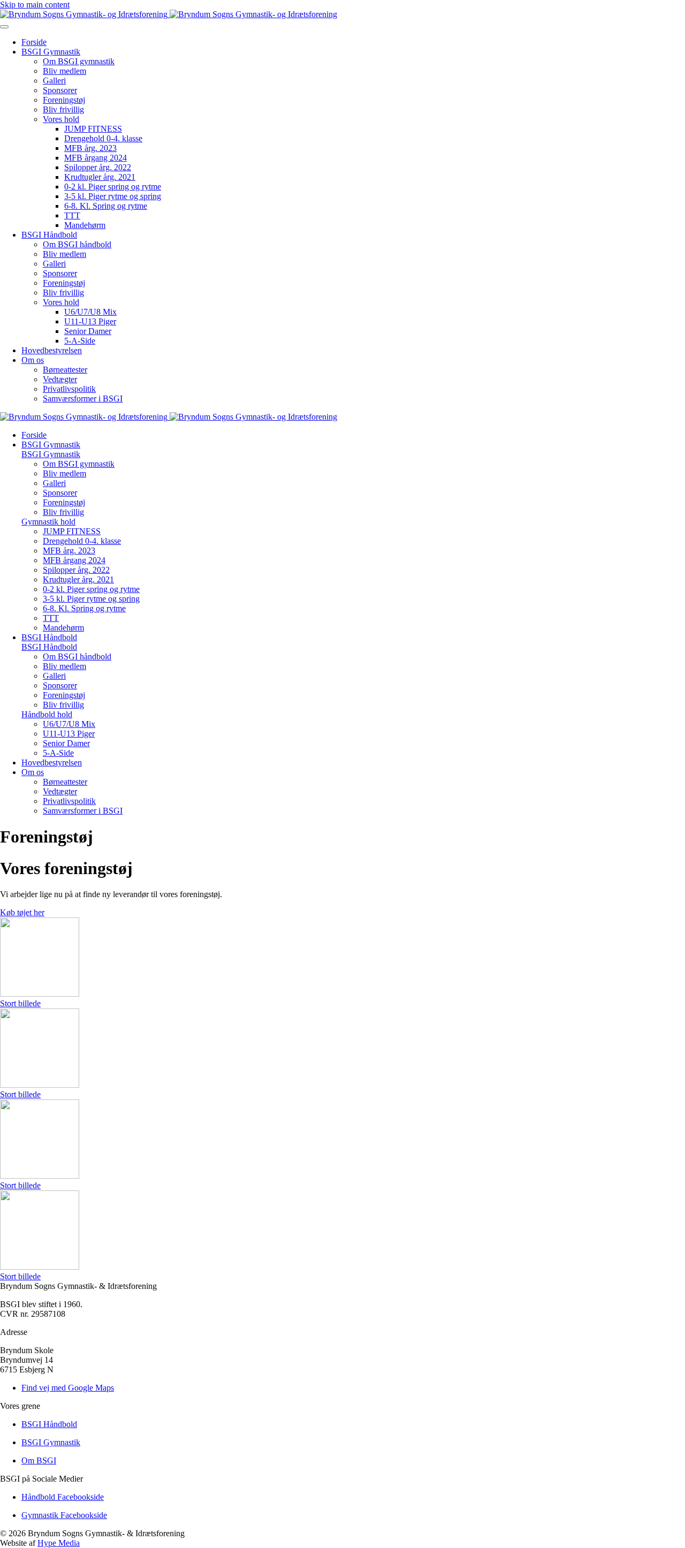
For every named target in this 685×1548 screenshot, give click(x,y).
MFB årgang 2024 (95, 157)
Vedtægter (60, 379)
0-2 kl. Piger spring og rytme (112, 186)
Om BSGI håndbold (77, 244)
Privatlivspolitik (69, 388)
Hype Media (58, 1542)
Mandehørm (84, 225)
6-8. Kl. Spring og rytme (105, 205)
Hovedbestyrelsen (51, 350)
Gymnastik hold (48, 521)
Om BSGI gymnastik (79, 61)
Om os (32, 360)
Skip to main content (35, 4)
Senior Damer (87, 331)
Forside (34, 42)
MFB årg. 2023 (90, 148)
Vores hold (61, 119)
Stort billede (20, 1003)
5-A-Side (79, 340)
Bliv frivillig (63, 109)
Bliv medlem (64, 70)
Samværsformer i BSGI (83, 398)
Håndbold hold (46, 714)
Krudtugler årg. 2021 (99, 176)
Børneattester (65, 369)
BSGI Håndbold (49, 234)
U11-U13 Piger (90, 321)
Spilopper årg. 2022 (97, 167)
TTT (72, 215)
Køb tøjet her (22, 912)
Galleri (54, 80)
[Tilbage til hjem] (168, 14)
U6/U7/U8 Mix (90, 311)
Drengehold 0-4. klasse (103, 138)
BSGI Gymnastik (50, 51)
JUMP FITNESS (93, 128)
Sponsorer (60, 90)
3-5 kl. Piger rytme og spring (112, 196)
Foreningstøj (64, 99)
